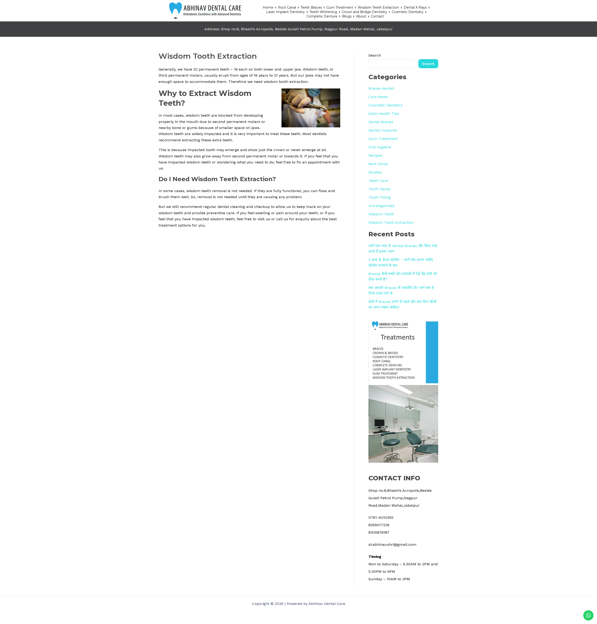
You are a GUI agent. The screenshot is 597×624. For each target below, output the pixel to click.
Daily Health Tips (383, 113)
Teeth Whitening (323, 12)
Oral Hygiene (379, 147)
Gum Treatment (339, 7)
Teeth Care (378, 180)
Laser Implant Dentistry (285, 12)
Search (374, 55)
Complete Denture (321, 16)
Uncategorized (381, 205)
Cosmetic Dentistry (407, 12)
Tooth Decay (379, 189)
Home (268, 7)
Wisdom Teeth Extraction (378, 7)
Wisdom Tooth (381, 214)
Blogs (346, 16)
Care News (378, 97)
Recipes (375, 155)
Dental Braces (380, 122)
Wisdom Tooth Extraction (391, 222)
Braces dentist (381, 88)
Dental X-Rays (415, 7)
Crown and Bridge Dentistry (364, 12)
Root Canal (287, 7)
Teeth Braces (311, 7)
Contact (377, 16)
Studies (375, 172)
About (361, 16)
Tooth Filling (379, 197)
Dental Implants (382, 130)
